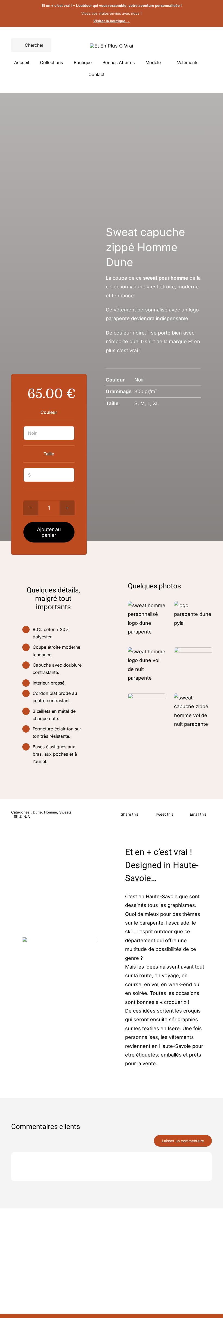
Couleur (49, 412)
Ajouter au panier (49, 532)
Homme (50, 812)
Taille (49, 453)
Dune (37, 812)
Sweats (65, 812)
